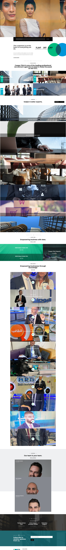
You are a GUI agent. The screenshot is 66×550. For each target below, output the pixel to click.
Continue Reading (16, 57)
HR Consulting (39, 89)
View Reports (54, 253)
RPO (2, 89)
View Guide (21, 258)
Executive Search (7, 77)
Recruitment (38, 77)
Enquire (63, 1)
